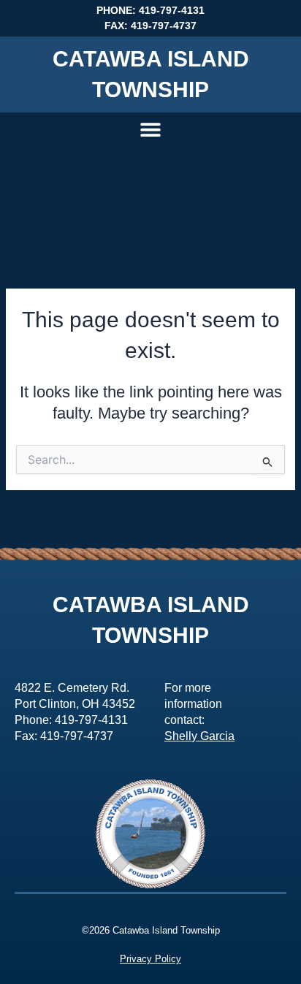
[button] (150, 128)
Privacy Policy (150, 958)
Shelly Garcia (199, 736)
